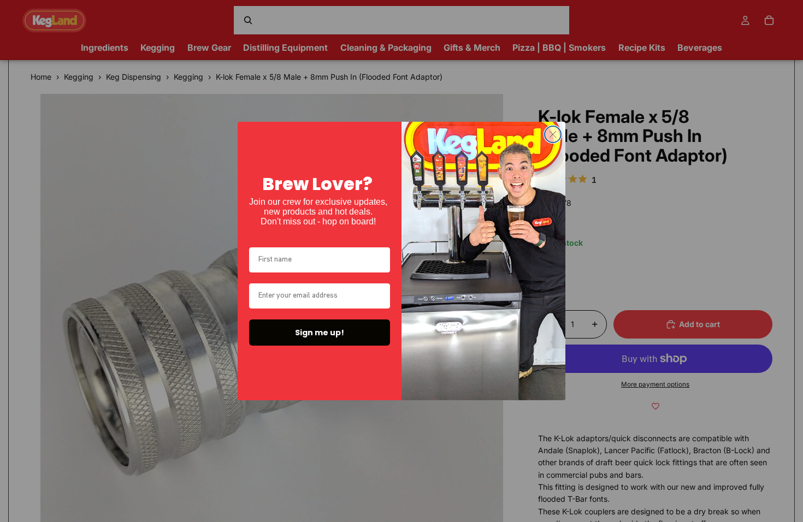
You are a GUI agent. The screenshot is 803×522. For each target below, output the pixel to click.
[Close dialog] (553, 134)
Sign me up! (319, 332)
